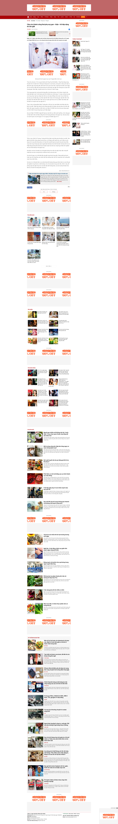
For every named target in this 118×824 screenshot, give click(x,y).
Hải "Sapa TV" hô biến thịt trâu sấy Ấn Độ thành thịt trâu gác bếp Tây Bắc (86, 50)
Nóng (34, 16)
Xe (74, 16)
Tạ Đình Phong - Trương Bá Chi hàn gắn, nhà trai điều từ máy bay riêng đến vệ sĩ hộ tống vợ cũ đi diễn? (86, 134)
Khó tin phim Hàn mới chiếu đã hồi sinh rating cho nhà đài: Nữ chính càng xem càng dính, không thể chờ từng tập (63, 403)
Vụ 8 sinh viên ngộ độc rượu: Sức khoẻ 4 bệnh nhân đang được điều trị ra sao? (33, 261)
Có (44, 191)
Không (53, 191)
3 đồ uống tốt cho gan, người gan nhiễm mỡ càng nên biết (63, 339)
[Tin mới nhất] (31, 17)
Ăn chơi (78, 16)
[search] (86, 17)
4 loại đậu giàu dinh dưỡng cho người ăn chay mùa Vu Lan (64, 322)
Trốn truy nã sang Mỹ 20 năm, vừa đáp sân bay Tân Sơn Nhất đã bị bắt (86, 141)
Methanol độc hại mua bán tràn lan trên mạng (48, 243)
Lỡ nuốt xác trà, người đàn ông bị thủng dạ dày (34, 243)
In (69, 186)
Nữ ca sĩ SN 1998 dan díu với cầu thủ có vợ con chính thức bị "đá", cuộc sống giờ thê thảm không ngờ (86, 68)
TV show (46, 16)
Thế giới (47, 20)
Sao (38, 16)
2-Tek (71, 16)
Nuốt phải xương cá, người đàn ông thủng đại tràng (63, 228)
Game (66, 16)
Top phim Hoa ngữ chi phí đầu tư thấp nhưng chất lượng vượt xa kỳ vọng (43, 401)
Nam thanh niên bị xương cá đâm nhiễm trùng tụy (34, 228)
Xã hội (83, 16)
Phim (42, 16)
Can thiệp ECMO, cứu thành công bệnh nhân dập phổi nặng (48, 228)
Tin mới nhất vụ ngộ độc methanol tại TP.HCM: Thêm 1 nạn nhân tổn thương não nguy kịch (63, 244)
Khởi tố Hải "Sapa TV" (85, 41)
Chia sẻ (30, 187)
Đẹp (55, 16)
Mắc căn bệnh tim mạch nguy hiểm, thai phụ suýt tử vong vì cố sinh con (48, 173)
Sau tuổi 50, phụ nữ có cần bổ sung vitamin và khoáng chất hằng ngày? (64, 313)
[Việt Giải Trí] (28, 17)
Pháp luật (43, 20)
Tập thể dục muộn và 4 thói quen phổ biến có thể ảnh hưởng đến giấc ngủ (43, 322)
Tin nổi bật (38, 20)
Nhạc (51, 16)
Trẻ (58, 16)
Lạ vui (62, 16)
